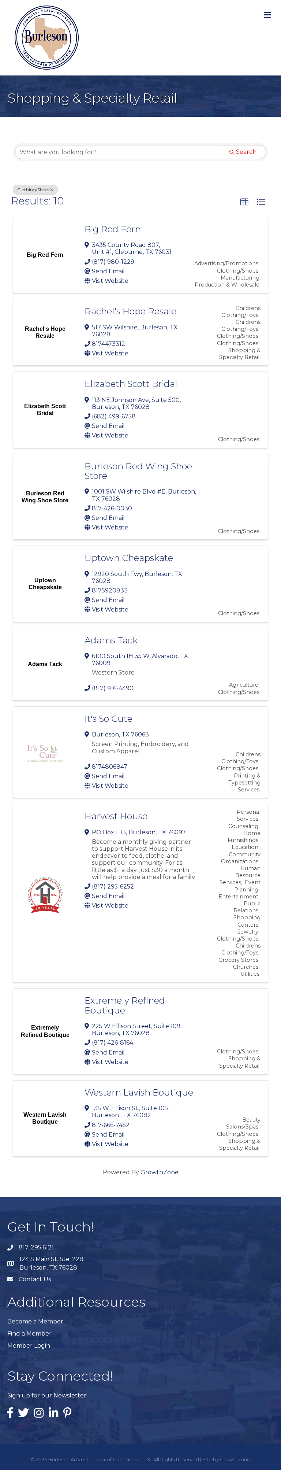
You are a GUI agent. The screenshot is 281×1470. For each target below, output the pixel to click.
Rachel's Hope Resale (130, 311)
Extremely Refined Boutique (125, 1005)
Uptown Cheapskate (129, 558)
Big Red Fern (113, 229)
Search (246, 151)
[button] (244, 202)
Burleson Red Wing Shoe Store (138, 471)
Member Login (28, 1345)
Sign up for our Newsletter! (47, 1395)
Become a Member (35, 1321)
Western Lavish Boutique (139, 1092)
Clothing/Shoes (33, 189)
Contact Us (35, 1279)
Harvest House (116, 816)
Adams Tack (111, 640)
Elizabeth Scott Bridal (131, 383)
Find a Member (29, 1333)
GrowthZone (159, 1172)
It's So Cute (108, 718)
